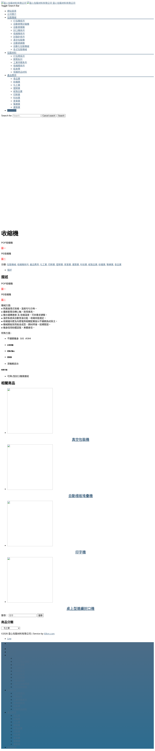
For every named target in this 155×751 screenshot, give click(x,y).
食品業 (16, 78)
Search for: (6, 115)
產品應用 (11, 75)
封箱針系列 (19, 36)
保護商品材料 (20, 72)
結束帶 (16, 69)
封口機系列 (19, 30)
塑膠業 (16, 88)
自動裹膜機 (19, 27)
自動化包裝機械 (21, 46)
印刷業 (16, 94)
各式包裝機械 (20, 49)
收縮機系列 (19, 33)
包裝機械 (11, 17)
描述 (9, 270)
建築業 (16, 107)
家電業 (16, 101)
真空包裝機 (19, 40)
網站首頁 (11, 11)
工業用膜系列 (20, 62)
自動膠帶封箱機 (21, 24)
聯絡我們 (11, 110)
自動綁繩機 (19, 43)
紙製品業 (17, 91)
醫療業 (16, 104)
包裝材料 (11, 52)
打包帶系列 (19, 56)
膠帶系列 (17, 59)
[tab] (80, 269)
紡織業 (16, 82)
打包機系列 (19, 21)
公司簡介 (11, 14)
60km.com (49, 633)
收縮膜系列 (19, 65)
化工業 (16, 85)
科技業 (16, 97)
